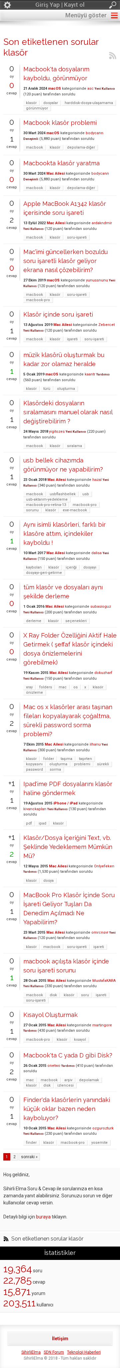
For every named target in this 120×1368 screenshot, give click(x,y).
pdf (29, 823)
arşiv (68, 1080)
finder (31, 1142)
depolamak (89, 1080)
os (75, 687)
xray (29, 687)
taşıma (66, 759)
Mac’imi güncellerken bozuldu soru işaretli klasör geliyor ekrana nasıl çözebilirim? (65, 260)
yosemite (99, 1142)
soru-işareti (77, 237)
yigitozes (57, 431)
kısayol (80, 1039)
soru (85, 995)
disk (53, 995)
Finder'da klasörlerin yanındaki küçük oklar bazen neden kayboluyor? (66, 1108)
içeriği (71, 567)
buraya (43, 1216)
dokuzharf (103, 673)
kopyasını (34, 764)
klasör (31, 103)
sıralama (74, 446)
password (34, 769)
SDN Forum (54, 1352)
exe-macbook (75, 510)
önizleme (34, 692)
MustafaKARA (104, 980)
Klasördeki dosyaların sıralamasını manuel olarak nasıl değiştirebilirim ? (67, 412)
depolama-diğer (81, 147)
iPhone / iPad (65, 803)
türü (46, 389)
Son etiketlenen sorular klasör (47, 1239)
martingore (102, 1025)
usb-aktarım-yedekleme (47, 499)
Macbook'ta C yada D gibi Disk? (67, 1055)
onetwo (53, 1065)
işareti (72, 339)
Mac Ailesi (55, 173)
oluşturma (66, 389)
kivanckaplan (34, 809)
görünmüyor (37, 108)
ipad (42, 823)
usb (85, 494)
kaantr (90, 374)
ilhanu (95, 744)
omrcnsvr (99, 932)
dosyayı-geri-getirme (44, 573)
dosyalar (50, 103)
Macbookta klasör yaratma (61, 163)
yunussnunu (97, 280)
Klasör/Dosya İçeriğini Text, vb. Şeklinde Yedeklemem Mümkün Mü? (67, 846)
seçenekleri (76, 621)
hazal (97, 480)
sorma (55, 769)
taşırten (85, 759)
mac (63, 687)
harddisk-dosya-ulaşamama (89, 103)
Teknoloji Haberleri (84, 1352)
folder (48, 759)
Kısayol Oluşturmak (50, 1014)
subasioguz (100, 606)
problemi (82, 764)
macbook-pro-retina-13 (46, 505)
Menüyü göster (86, 15)
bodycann (94, 133)
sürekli (103, 764)
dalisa (96, 553)
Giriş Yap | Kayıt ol (60, 4)
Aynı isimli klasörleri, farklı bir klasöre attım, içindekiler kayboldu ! (64, 533)
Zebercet (106, 325)
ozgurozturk (103, 1128)
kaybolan (34, 567)
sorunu (32, 510)
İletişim (60, 1338)
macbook (34, 147)
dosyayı (89, 567)
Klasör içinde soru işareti (58, 314)
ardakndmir (102, 223)
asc (90, 88)
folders (45, 687)
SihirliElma (31, 1352)
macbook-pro (38, 300)
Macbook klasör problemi (60, 122)
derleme (33, 621)
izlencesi (65, 1085)
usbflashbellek (63, 494)
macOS (54, 88)
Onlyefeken (104, 866)
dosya (48, 880)
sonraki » (29, 1157)
